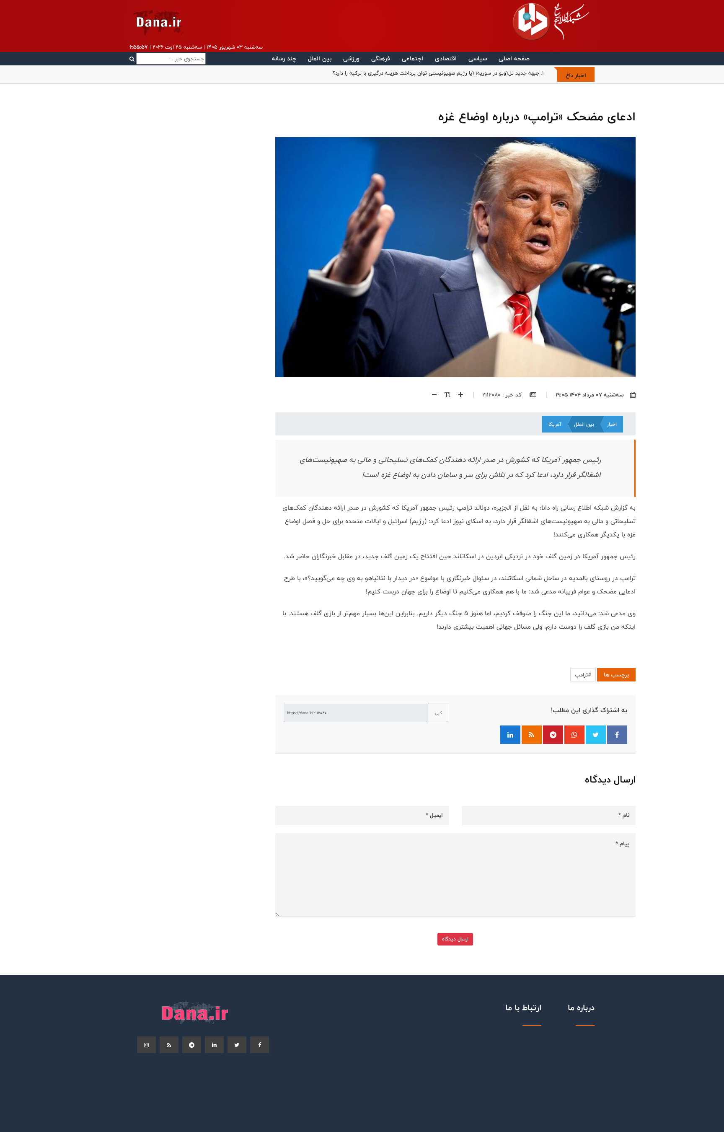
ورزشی (351, 58)
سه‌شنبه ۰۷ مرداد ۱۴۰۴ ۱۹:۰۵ (590, 395)
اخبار (612, 424)
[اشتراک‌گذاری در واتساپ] (574, 734)
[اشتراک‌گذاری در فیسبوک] (617, 734)
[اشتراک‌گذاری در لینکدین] (510, 734)
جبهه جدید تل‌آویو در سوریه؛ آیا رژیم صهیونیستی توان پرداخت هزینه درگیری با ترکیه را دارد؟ (436, 73)
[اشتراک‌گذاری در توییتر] (596, 734)
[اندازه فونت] (444, 395)
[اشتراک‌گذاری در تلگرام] (553, 734)
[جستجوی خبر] (167, 58)
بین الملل (319, 58)
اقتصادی (446, 58)
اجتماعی (412, 58)
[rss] (169, 1044)
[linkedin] (214, 1044)
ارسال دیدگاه (455, 939)
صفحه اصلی (514, 58)
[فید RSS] (532, 734)
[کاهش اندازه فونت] (431, 395)
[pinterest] (191, 1044)
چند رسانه (284, 58)
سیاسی (477, 58)
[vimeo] (146, 1044)
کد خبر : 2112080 (502, 395)
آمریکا (554, 424)
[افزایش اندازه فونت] (457, 395)
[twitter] (237, 1044)
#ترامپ (583, 674)
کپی (438, 713)
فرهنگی (380, 58)
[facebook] (259, 1044)
